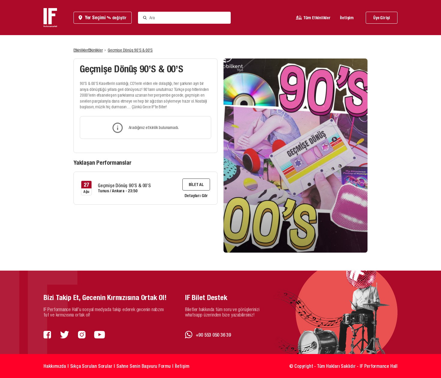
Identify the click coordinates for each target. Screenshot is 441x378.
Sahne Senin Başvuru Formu (143, 366)
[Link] (47, 335)
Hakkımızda (55, 366)
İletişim (347, 18)
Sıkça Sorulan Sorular (91, 366)
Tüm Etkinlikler (317, 18)
